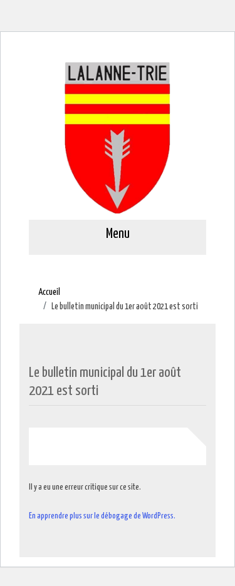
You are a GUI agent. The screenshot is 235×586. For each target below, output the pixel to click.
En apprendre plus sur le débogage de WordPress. (102, 516)
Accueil (49, 292)
